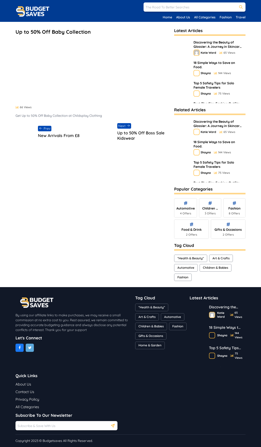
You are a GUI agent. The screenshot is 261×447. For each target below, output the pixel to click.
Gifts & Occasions (150, 336)
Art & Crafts (221, 258)
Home (167, 17)
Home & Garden (149, 345)
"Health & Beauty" (190, 258)
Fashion (226, 17)
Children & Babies (215, 268)
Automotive (185, 268)
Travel (241, 17)
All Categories (205, 17)
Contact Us (24, 391)
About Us (183, 17)
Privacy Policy (27, 399)
